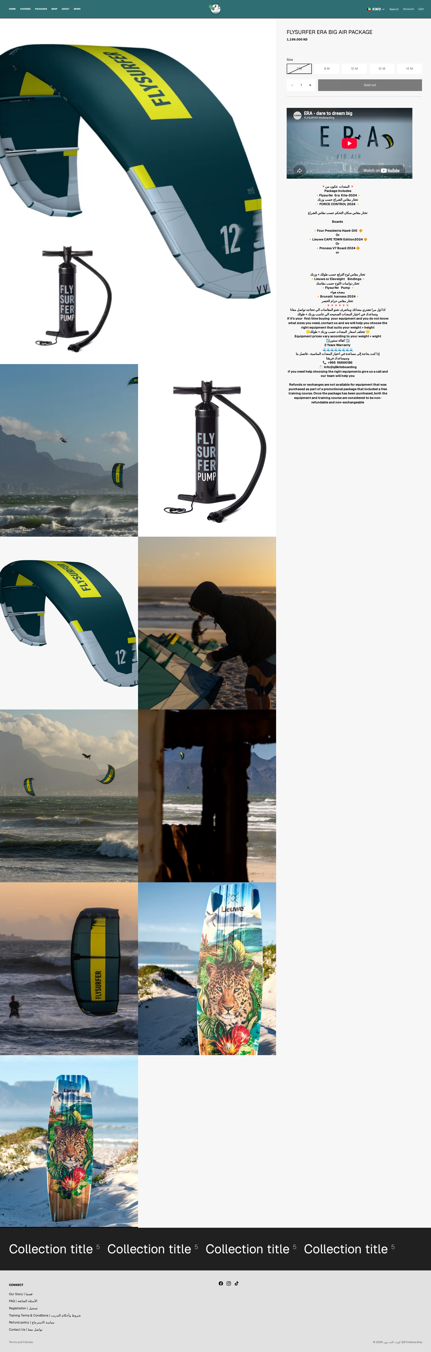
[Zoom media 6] (69, 795)
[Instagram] (228, 1283)
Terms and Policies (21, 1342)
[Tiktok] (236, 1283)
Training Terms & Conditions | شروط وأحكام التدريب (45, 1315)
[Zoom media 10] (69, 1141)
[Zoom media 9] (207, 968)
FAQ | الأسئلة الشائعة (23, 1301)
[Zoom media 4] (69, 623)
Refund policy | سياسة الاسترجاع (32, 1322)
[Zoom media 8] (69, 968)
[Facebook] (221, 1283)
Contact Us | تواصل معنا (25, 1330)
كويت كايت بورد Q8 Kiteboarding (402, 1342)
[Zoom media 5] (207, 623)
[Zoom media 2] (69, 450)
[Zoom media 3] (207, 450)
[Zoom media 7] (207, 795)
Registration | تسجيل (23, 1308)
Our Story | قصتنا (21, 1294)
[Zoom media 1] (138, 191)
